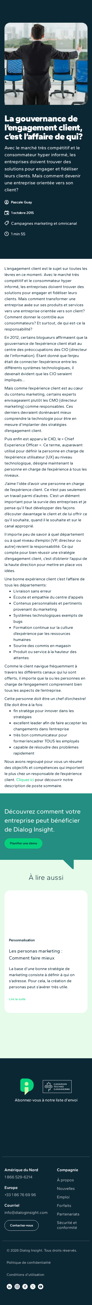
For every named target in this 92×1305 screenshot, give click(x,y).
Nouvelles (66, 1188)
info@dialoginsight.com (26, 1212)
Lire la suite (17, 999)
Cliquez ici (25, 779)
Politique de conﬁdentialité (29, 1262)
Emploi (63, 1197)
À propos (65, 1179)
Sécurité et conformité (67, 1225)
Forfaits (64, 1205)
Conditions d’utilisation (25, 1274)
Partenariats (68, 1214)
